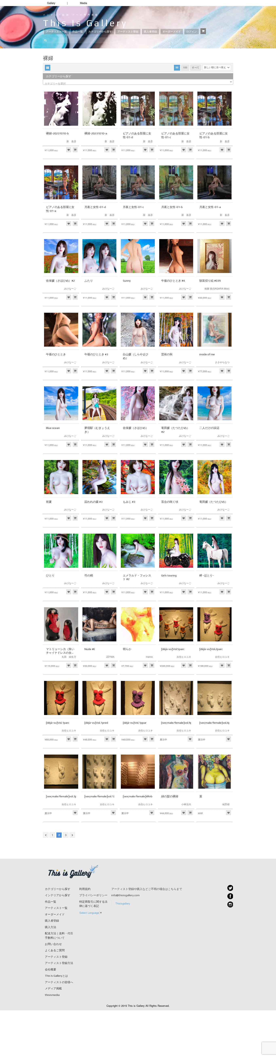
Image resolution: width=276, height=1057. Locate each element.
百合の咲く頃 (169, 501)
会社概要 (50, 969)
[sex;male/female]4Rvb (137, 796)
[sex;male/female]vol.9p (176, 722)
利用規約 (85, 889)
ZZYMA (110, 656)
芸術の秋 (167, 354)
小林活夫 (186, 804)
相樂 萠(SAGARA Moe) (217, 288)
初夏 (49, 501)
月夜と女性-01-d (95, 207)
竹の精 (88, 575)
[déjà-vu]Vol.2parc (211, 649)
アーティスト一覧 (56, 31)
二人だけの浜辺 (209, 428)
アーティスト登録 (127, 31)
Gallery (51, 3)
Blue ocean (53, 428)
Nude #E (89, 649)
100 (185, 67)
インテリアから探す (57, 895)
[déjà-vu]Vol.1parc (57, 722)
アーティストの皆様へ (59, 982)
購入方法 (50, 927)
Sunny (127, 280)
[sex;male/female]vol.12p (100, 796)
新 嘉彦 (71, 141)
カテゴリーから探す (100, 31)
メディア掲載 (53, 988)
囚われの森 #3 (93, 501)
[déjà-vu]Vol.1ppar (134, 722)
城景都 (226, 804)
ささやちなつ (222, 362)
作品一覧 (77, 31)
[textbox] (138, 83)
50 (177, 67)
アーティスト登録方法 (59, 963)
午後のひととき (56, 354)
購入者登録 (150, 31)
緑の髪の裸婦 (169, 796)
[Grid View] (47, 68)
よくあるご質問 (55, 950)
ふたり (88, 280)
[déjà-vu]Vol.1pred (96, 722)
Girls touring (169, 575)
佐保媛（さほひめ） (135, 428)
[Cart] (203, 31)
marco (149, 656)
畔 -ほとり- (206, 575)
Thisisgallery (122, 903)
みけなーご (70, 288)
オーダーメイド (171, 31)
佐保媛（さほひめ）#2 (60, 280)
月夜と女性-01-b (172, 207)
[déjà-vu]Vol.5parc (172, 649)
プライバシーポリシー (93, 895)
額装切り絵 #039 (210, 280)
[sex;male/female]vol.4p (214, 722)
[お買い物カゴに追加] (75, 149)
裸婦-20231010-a (95, 133)
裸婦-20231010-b (57, 133)
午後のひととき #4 (173, 280)
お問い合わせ (53, 944)
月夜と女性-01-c (133, 207)
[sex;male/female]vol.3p (61, 796)
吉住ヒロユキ (184, 656)
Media (83, 3)
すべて (195, 67)
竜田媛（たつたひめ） (213, 501)
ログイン (191, 31)
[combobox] (138, 82)
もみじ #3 (129, 501)
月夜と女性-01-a (210, 207)
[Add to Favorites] (68, 149)
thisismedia (52, 994)
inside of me (207, 354)
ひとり (50, 575)
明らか (127, 649)
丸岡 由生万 (69, 656)
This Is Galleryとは (56, 975)
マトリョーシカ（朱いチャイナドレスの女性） (60, 652)
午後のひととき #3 (96, 354)
